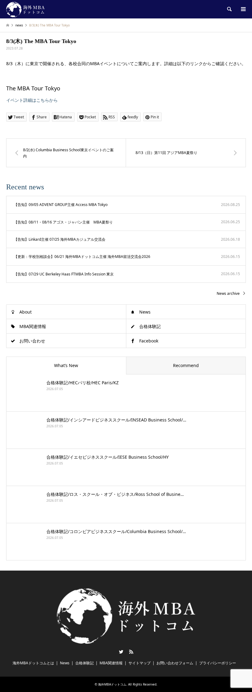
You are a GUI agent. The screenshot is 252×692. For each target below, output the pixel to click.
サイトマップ (139, 663)
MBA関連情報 (32, 326)
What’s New (66, 365)
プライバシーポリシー (217, 663)
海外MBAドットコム (112, 684)
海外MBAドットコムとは (33, 663)
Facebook (148, 341)
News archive (228, 293)
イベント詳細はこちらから (32, 100)
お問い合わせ (32, 341)
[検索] (229, 9)
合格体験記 (150, 326)
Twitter (121, 652)
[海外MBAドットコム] (25, 9)
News (145, 312)
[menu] (243, 9)
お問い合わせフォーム (174, 663)
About (25, 312)
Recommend (186, 365)
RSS (131, 652)
